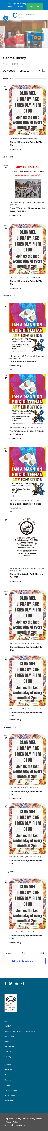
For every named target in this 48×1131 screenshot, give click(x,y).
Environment (9, 1036)
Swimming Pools (11, 1090)
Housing (7, 1057)
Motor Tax (8, 1070)
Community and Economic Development (20, 1031)
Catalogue (19, 6)
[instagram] (22, 984)
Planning (7, 1080)
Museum (7, 1075)
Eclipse (21, 1125)
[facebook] (5, 984)
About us (8, 6)
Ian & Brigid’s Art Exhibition (22, 361)
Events (5, 64)
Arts (5, 1021)
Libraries (7, 1065)
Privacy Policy (12, 1122)
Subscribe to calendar (23, 961)
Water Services (10, 1095)
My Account (34, 6)
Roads (7, 1085)
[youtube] (16, 984)
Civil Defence (9, 1026)
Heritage (7, 1051)
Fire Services (9, 1046)
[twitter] (10, 984)
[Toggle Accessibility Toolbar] (6, 18)
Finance (7, 1041)
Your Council (9, 1100)
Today (24, 953)
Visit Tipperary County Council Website (24, 3)
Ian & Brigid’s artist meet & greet (25, 503)
